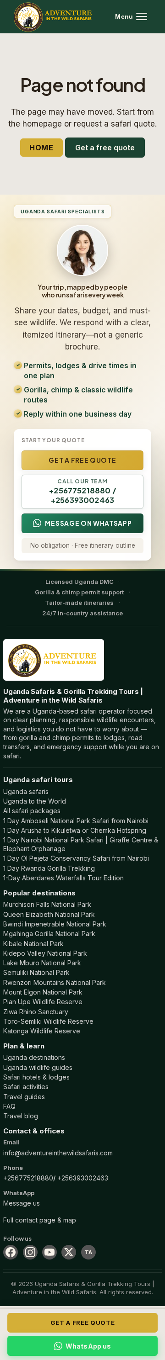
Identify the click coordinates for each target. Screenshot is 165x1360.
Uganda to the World (34, 801)
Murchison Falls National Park (47, 904)
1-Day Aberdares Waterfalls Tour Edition (63, 878)
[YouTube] (49, 1252)
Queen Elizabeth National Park (49, 914)
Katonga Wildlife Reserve (41, 1031)
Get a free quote (105, 147)
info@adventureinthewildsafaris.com (58, 1153)
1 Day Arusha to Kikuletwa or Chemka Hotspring (74, 830)
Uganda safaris (26, 791)
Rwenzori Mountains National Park (54, 982)
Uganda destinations (34, 1057)
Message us (21, 1203)
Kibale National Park (33, 943)
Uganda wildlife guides (37, 1067)
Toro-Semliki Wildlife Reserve (48, 1021)
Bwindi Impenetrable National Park (54, 924)
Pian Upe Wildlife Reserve (42, 1001)
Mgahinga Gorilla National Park (49, 933)
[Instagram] (30, 1252)
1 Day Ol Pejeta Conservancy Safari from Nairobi (76, 858)
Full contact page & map (39, 1220)
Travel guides (24, 1097)
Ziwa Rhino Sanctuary (35, 1012)
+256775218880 (28, 1178)
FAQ (9, 1106)
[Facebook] (10, 1252)
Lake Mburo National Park (42, 963)
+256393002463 (82, 1178)
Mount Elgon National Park (42, 992)
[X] (68, 1252)
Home (41, 147)
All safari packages (31, 811)
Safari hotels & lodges (36, 1077)
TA (88, 1252)
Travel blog (20, 1116)
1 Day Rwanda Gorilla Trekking (49, 868)
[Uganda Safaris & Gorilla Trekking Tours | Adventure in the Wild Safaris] (53, 660)
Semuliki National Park (36, 972)
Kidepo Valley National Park (45, 953)
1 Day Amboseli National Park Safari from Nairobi (75, 821)
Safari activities (26, 1086)
